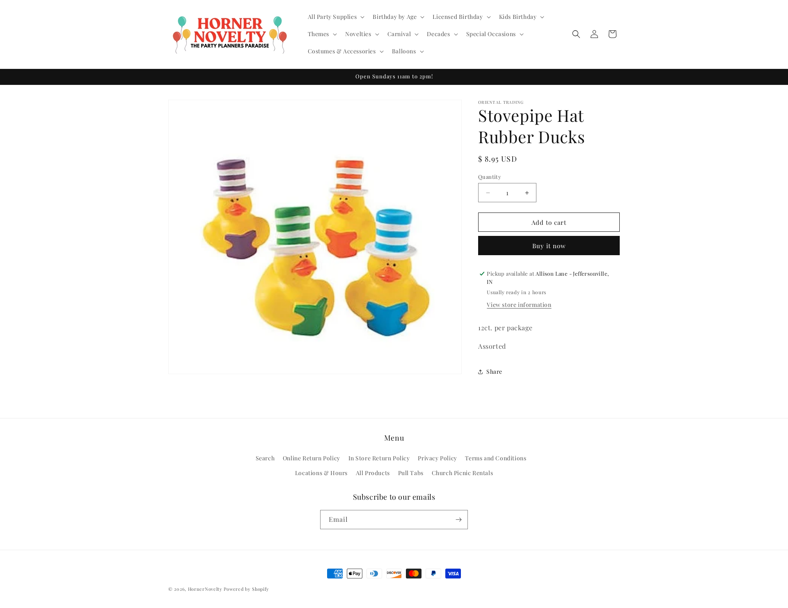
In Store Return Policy (379, 458)
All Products (373, 473)
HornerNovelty (205, 589)
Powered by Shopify (246, 589)
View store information (519, 305)
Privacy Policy (437, 458)
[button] (335, 16)
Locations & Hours (321, 473)
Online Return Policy (311, 458)
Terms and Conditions (495, 458)
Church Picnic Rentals (462, 473)
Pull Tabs (411, 473)
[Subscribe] (458, 519)
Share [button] (494, 371)
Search (265, 458)
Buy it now (549, 246)
